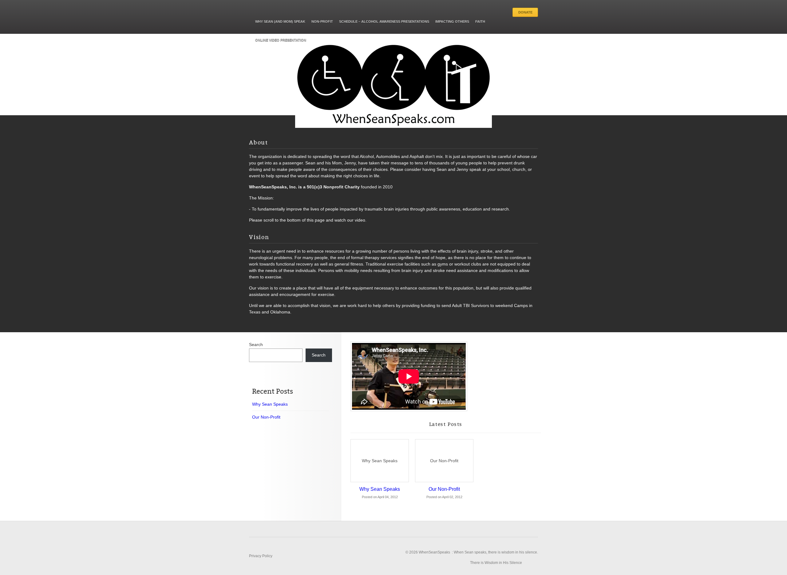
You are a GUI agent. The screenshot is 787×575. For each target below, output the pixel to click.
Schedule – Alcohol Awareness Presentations (384, 21)
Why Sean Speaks (379, 460)
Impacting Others (452, 21)
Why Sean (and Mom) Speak (280, 21)
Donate (525, 12)
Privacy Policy (260, 556)
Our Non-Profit (444, 460)
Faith (480, 21)
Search (256, 344)
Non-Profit (322, 21)
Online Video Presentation (280, 40)
